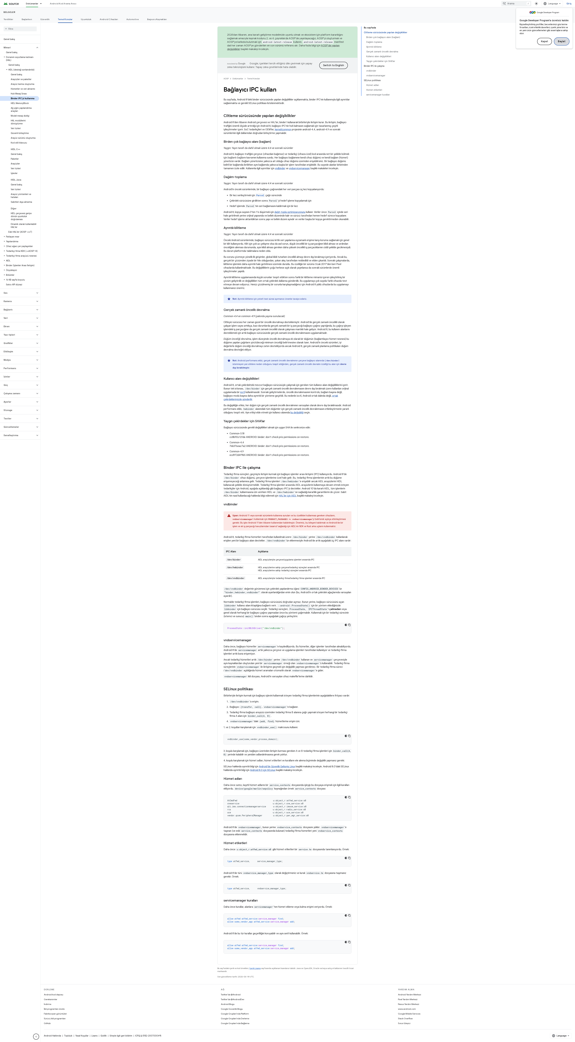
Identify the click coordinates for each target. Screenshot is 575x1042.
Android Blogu (227, 1004)
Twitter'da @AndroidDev (232, 999)
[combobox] (516, 3)
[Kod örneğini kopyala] (349, 625)
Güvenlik (45, 19)
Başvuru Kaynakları (157, 19)
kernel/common (283, 129)
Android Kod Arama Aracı (63, 3)
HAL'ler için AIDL (287, 495)
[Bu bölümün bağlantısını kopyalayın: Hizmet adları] (245, 779)
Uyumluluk (86, 19)
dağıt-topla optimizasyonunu (289, 212)
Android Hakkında (52, 1036)
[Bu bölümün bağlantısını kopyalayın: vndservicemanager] (254, 640)
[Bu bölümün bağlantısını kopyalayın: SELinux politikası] (256, 689)
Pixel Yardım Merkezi (407, 999)
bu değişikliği (297, 412)
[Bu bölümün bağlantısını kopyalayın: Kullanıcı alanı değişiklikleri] (262, 379)
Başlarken (27, 19)
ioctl (242, 392)
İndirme (47, 1004)
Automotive (132, 19)
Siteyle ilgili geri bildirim (121, 1036)
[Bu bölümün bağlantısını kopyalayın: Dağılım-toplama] (250, 177)
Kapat (544, 41)
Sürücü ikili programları (55, 1018)
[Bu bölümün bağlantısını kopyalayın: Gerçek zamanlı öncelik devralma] (273, 310)
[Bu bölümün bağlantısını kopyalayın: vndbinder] (241, 504)
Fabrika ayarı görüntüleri (55, 1013)
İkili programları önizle (54, 1009)
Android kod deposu (53, 994)
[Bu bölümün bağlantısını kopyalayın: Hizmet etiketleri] (250, 843)
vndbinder (280, 168)
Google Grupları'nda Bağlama (235, 1023)
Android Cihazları (109, 19)
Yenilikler (8, 19)
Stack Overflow (405, 1018)
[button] (17, 47)
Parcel (260, 195)
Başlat (561, 41)
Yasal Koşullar (81, 1036)
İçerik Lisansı (255, 968)
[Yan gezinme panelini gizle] (36, 1037)
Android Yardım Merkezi (409, 994)
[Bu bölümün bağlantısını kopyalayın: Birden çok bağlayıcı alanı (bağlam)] (274, 142)
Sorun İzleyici (404, 1023)
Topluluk (68, 1036)
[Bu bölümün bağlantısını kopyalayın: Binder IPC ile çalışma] (263, 468)
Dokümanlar (32, 3)
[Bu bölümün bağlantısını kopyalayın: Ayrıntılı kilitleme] (249, 228)
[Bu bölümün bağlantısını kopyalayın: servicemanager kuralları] (261, 901)
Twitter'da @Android (230, 994)
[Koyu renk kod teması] (346, 625)
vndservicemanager (299, 168)
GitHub (47, 1023)
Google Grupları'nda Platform (235, 1013)
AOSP (226, 78)
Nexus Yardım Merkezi (408, 1004)
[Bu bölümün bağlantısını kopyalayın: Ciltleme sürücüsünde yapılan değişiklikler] (299, 116)
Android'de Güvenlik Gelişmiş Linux (277, 766)
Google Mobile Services (409, 1013)
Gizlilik (103, 1036)
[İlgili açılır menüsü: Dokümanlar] (42, 3)
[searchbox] (20, 28)
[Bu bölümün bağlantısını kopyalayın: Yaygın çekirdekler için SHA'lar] (268, 421)
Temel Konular (65, 19)
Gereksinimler (50, 999)
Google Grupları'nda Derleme (235, 1018)
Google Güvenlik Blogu (232, 1009)
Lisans (94, 1036)
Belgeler (9, 12)
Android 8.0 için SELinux (262, 770)
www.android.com (407, 1009)
